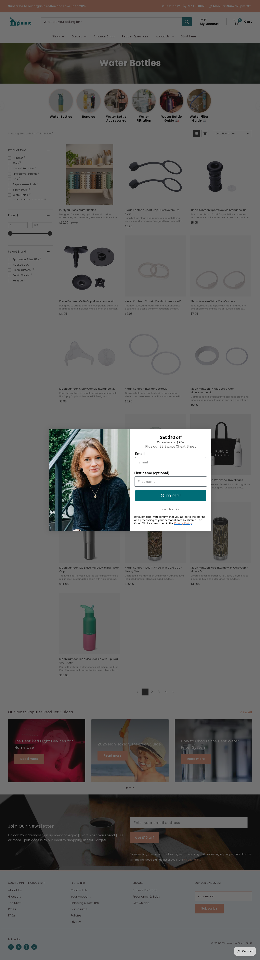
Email (140, 453)
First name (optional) (151, 473)
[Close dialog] (207, 433)
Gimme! (171, 495)
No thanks (170, 509)
